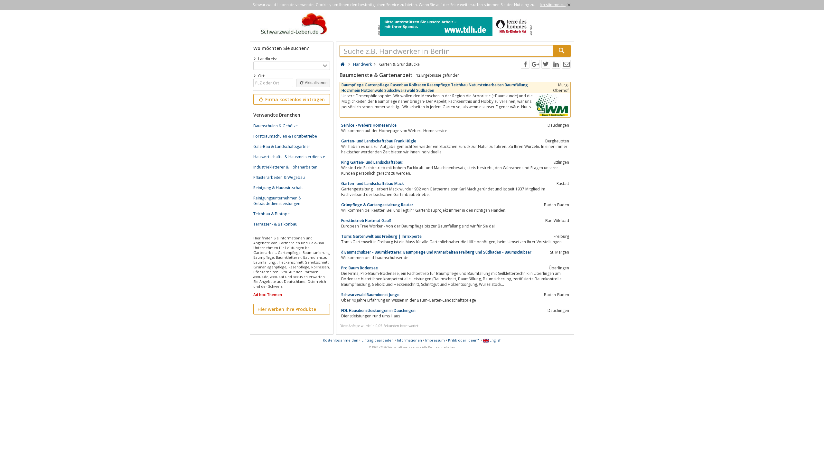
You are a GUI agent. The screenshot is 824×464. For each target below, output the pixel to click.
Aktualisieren (316, 83)
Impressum (435, 340)
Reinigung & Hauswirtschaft (278, 187)
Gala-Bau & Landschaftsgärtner (281, 146)
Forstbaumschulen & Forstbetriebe (285, 136)
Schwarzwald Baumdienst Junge (370, 294)
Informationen (409, 340)
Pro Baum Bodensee (359, 268)
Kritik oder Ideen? (463, 340)
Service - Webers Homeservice (369, 125)
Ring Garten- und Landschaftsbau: (372, 162)
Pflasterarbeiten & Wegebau (279, 177)
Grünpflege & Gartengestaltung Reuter (377, 205)
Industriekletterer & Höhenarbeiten (285, 167)
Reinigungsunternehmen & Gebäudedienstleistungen (277, 200)
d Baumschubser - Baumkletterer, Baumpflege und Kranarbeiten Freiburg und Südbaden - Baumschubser (436, 252)
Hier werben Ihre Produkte (287, 309)
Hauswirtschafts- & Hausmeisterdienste (289, 157)
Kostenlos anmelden (340, 340)
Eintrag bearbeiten (377, 340)
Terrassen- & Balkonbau (275, 224)
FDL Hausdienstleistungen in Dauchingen (378, 310)
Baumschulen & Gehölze (275, 126)
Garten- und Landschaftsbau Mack (372, 183)
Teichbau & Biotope (271, 214)
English (495, 340)
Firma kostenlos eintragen (294, 99)
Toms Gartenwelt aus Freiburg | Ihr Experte (381, 236)
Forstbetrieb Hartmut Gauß (366, 220)
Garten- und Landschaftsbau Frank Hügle (378, 141)
